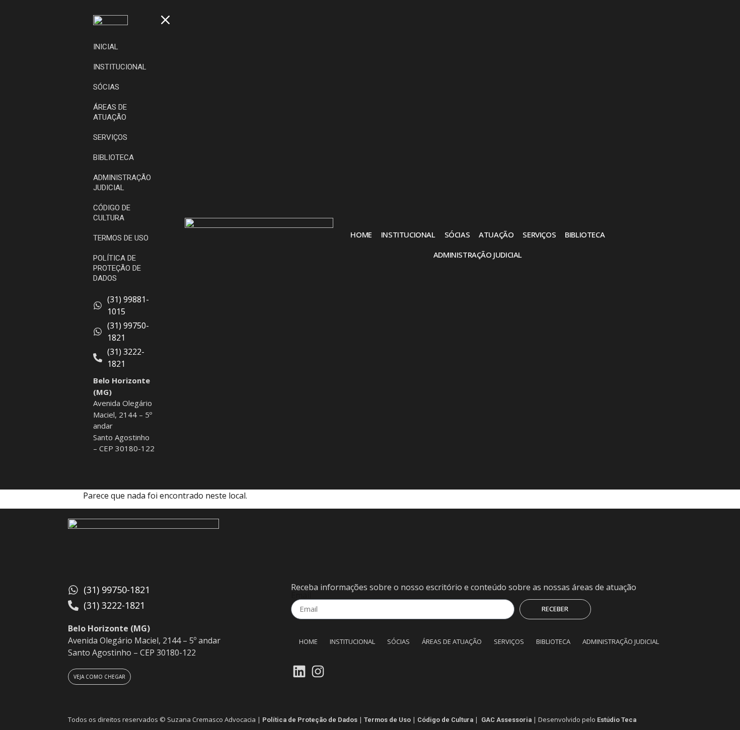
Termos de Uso (387, 719)
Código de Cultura (445, 719)
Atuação (496, 234)
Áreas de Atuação (452, 641)
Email (301, 595)
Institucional (408, 234)
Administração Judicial (477, 255)
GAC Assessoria (506, 719)
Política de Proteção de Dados (309, 719)
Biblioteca (585, 234)
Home (361, 234)
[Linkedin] (299, 672)
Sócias (457, 234)
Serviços (539, 234)
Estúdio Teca (616, 719)
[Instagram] (318, 672)
